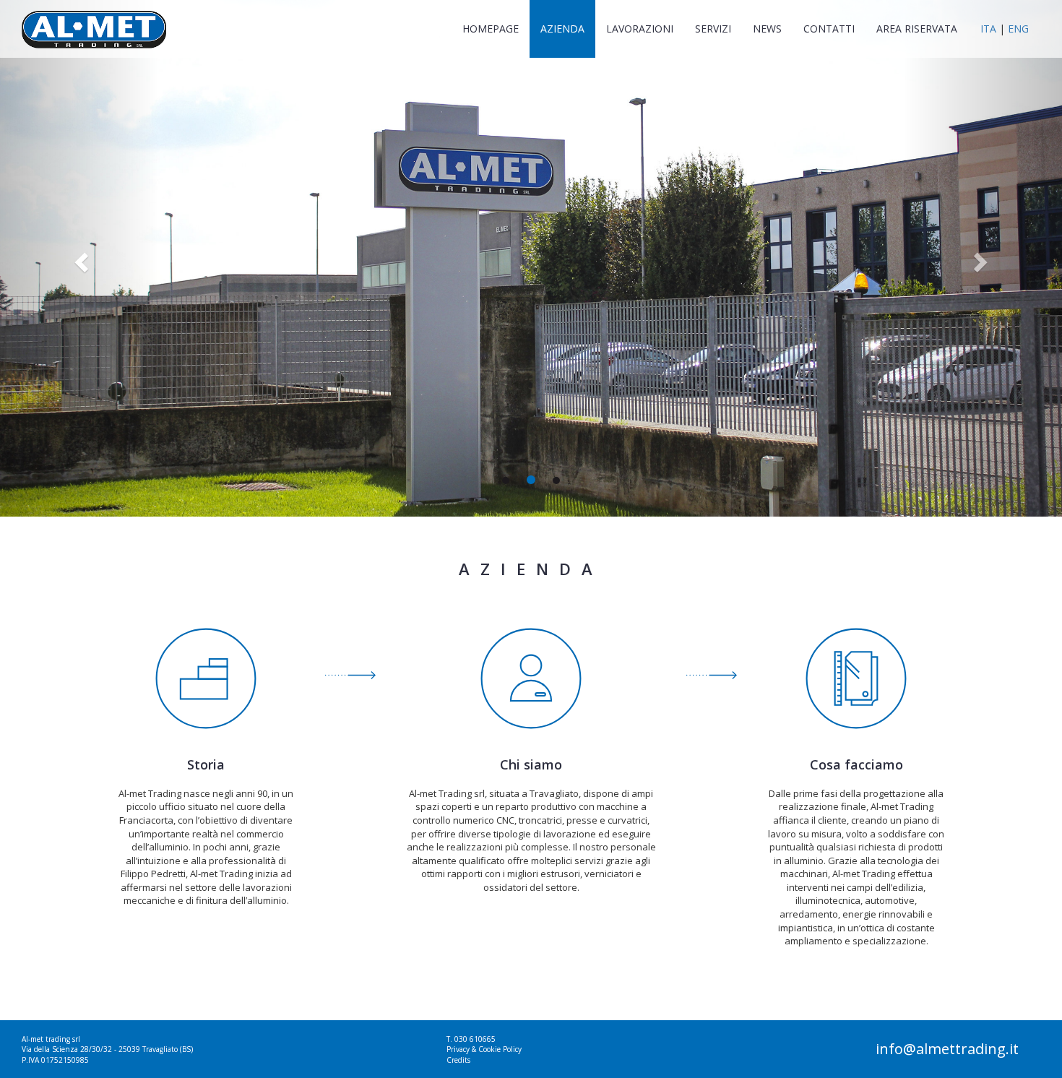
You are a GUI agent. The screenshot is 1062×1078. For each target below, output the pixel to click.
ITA (988, 28)
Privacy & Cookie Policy (484, 1049)
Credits (458, 1060)
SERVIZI (713, 28)
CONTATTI (829, 28)
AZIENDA (562, 28)
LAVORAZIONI (639, 28)
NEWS (767, 28)
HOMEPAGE (496, 28)
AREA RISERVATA (916, 28)
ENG (1018, 28)
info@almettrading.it (947, 1048)
